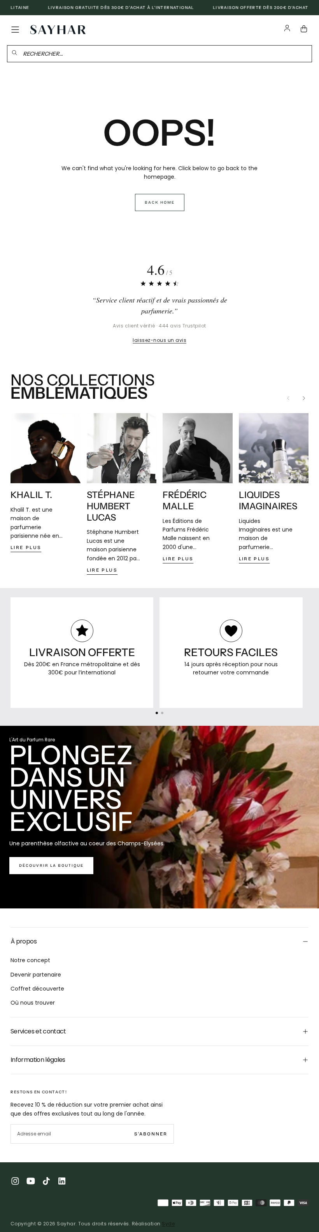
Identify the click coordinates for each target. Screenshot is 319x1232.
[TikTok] (46, 1181)
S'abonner (150, 1134)
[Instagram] (15, 1181)
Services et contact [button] (38, 1031)
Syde (168, 1223)
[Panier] (305, 29)
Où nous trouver (33, 1003)
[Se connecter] (287, 29)
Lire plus (26, 547)
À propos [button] (24, 941)
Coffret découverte (37, 989)
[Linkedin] (62, 1181)
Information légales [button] (38, 1059)
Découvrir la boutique (51, 865)
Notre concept (30, 960)
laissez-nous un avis (159, 340)
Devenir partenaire (36, 975)
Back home (160, 202)
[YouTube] (30, 1181)
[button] (15, 29)
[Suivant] (303, 398)
